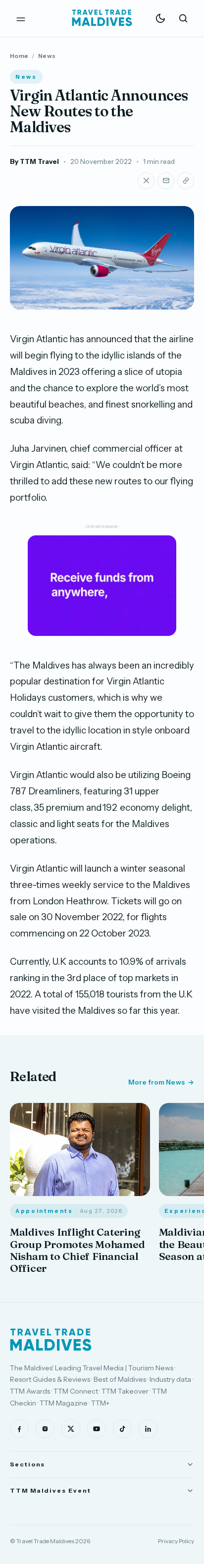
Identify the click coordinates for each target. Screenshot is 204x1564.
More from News (156, 1082)
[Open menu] (21, 18)
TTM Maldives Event (50, 1490)
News (46, 55)
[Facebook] (19, 1428)
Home (19, 55)
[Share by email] (165, 180)
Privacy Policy (176, 1541)
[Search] (183, 18)
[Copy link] (185, 180)
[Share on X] (146, 180)
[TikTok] (122, 1428)
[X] (70, 1428)
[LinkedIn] (148, 1428)
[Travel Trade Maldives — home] (102, 18)
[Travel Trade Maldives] (51, 1339)
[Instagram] (45, 1428)
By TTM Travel (34, 161)
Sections (27, 1464)
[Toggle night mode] (160, 18)
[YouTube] (96, 1428)
